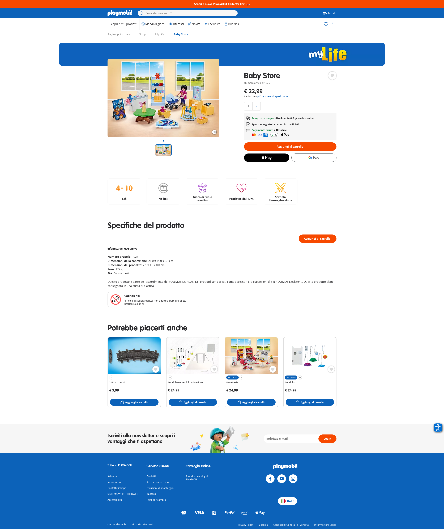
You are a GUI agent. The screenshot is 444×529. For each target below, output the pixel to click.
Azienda (112, 476)
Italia (290, 501)
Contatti (151, 476)
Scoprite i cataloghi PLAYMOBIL (197, 478)
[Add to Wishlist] (332, 75)
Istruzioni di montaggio (160, 488)
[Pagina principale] (120, 13)
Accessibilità (115, 499)
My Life (160, 34)
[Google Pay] (313, 157)
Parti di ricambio (156, 499)
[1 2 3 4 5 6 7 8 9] (290, 106)
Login (327, 439)
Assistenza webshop (158, 482)
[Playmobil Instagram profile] (293, 478)
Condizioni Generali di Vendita (291, 524)
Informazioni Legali (325, 524)
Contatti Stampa (117, 488)
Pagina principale (119, 34)
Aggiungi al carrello (290, 146)
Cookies (263, 524)
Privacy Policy (245, 524)
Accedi (331, 13)
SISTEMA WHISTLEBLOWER (123, 494)
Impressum (114, 482)
